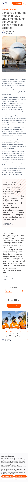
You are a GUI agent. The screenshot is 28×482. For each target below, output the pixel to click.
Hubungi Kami (17, 3)
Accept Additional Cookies (7, 476)
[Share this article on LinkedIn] (22, 291)
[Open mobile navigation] (24, 3)
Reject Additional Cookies (20, 476)
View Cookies (14, 479)
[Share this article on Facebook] (19, 291)
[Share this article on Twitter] (15, 291)
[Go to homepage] (4, 3)
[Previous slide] (12, 347)
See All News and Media (14, 306)
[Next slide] (16, 347)
